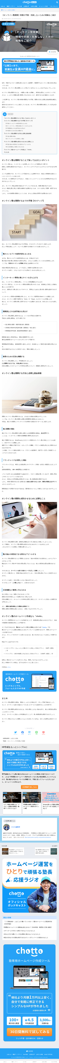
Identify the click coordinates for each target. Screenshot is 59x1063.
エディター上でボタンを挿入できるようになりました (19, 930)
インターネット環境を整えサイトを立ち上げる (19, 126)
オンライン (11, 741)
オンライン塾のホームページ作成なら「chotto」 (18, 149)
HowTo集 (19, 6)
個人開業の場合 (11, 136)
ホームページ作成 (43, 6)
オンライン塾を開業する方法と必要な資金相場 (17, 133)
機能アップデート (11, 6)
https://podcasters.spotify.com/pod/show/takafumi (38, 837)
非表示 (10, 114)
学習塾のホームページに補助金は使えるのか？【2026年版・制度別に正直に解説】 (28, 927)
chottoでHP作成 (48, 1054)
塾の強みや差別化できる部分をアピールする (18, 144)
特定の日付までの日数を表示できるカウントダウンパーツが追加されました (26, 937)
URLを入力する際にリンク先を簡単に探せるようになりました (22, 934)
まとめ (6, 152)
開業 (24, 741)
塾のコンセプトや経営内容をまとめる (16, 123)
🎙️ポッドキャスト (53, 6)
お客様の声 (26, 6)
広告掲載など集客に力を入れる (15, 146)
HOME (30, 1051)
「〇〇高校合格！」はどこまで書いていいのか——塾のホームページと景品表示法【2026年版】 (28, 923)
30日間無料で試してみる (29, 787)
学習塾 (18, 741)
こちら (9, 667)
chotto (44, 627)
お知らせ (3, 6)
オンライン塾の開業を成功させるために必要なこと (19, 141)
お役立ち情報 (34, 6)
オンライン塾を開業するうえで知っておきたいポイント (20, 118)
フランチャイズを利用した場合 (15, 138)
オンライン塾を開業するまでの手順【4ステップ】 (18, 120)
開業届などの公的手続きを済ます (15, 128)
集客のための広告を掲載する (14, 130)
